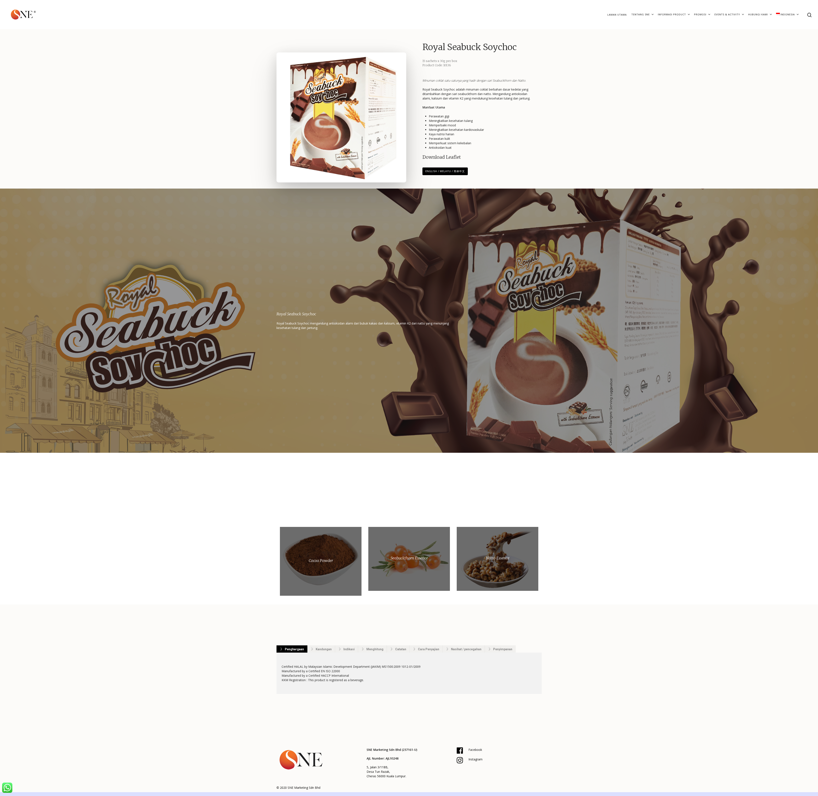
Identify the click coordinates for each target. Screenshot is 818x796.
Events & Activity (727, 14)
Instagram (475, 759)
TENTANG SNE (640, 14)
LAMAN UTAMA (617, 14)
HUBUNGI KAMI (758, 14)
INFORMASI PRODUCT (672, 14)
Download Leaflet (441, 157)
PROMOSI (700, 14)
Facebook (475, 750)
